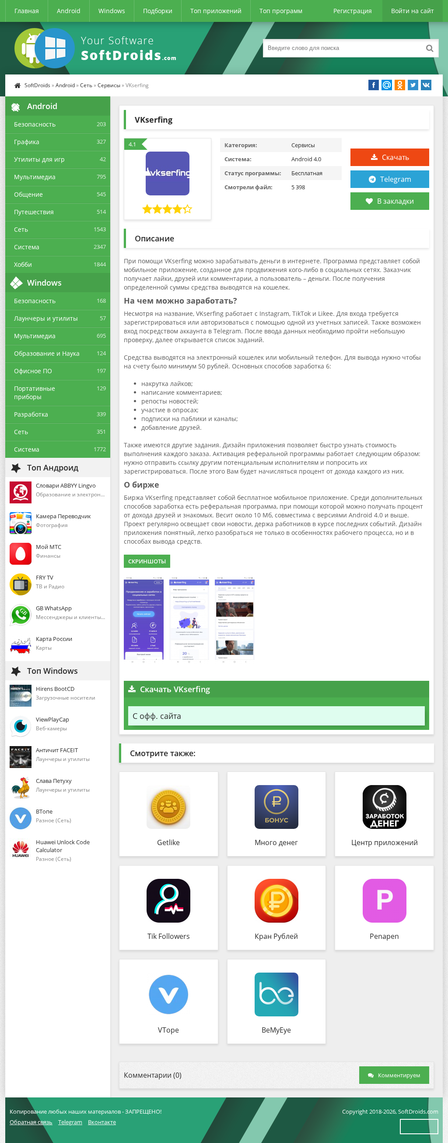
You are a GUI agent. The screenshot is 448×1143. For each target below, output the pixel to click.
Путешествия (34, 212)
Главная (26, 11)
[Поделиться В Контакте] (426, 85)
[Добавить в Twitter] (413, 85)
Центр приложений (384, 842)
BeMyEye (276, 1030)
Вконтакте (102, 1122)
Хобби (23, 264)
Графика (26, 142)
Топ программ (280, 11)
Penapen (384, 936)
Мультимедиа (35, 177)
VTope (168, 1030)
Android (68, 11)
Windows (111, 11)
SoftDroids (37, 85)
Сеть (86, 85)
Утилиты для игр (39, 159)
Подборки (157, 11)
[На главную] (97, 48)
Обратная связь (31, 1122)
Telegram (395, 179)
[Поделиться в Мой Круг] (387, 85)
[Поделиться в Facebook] (373, 85)
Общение (28, 194)
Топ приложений (216, 11)
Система (26, 247)
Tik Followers (168, 936)
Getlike (168, 842)
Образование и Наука (47, 353)
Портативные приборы (34, 392)
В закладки (395, 201)
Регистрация (352, 11)
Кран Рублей (276, 936)
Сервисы (109, 85)
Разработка (31, 414)
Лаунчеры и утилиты (46, 318)
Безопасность (35, 124)
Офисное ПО (33, 371)
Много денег (276, 842)
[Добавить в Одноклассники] (400, 85)
